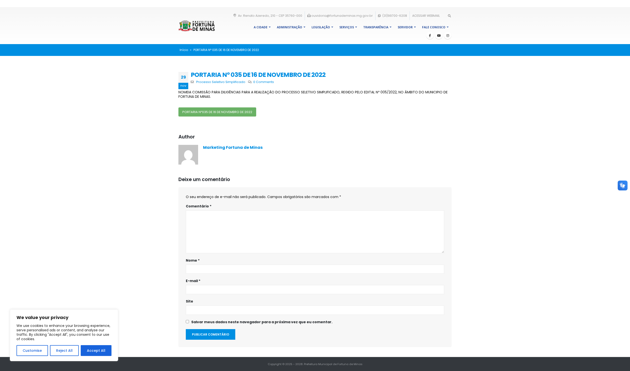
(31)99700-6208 (394, 16)
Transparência (375, 27)
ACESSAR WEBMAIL (426, 16)
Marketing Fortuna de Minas (233, 147)
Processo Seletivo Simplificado (220, 82)
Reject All (64, 350)
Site (189, 301)
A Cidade (261, 27)
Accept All (96, 350)
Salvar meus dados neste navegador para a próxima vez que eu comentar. (261, 322)
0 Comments (263, 82)
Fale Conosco (433, 27)
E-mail (193, 281)
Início (184, 50)
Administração (289, 27)
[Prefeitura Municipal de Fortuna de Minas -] (196, 25)
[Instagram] (447, 35)
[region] (64, 335)
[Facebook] (430, 35)
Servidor (405, 27)
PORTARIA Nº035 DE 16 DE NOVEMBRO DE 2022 (217, 112)
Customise (32, 350)
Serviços (346, 27)
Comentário (198, 206)
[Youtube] (438, 35)
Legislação (321, 27)
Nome (193, 260)
